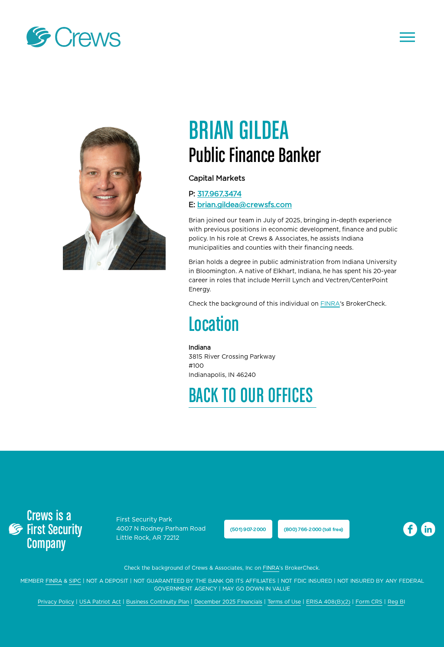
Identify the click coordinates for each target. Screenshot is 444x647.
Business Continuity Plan (157, 601)
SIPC (75, 581)
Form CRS (369, 601)
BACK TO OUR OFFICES (253, 394)
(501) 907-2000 (248, 528)
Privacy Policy (56, 601)
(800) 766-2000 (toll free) (313, 528)
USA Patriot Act (100, 601)
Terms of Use (284, 601)
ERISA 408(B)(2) (328, 601)
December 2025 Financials (228, 601)
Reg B (396, 601)
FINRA (271, 568)
